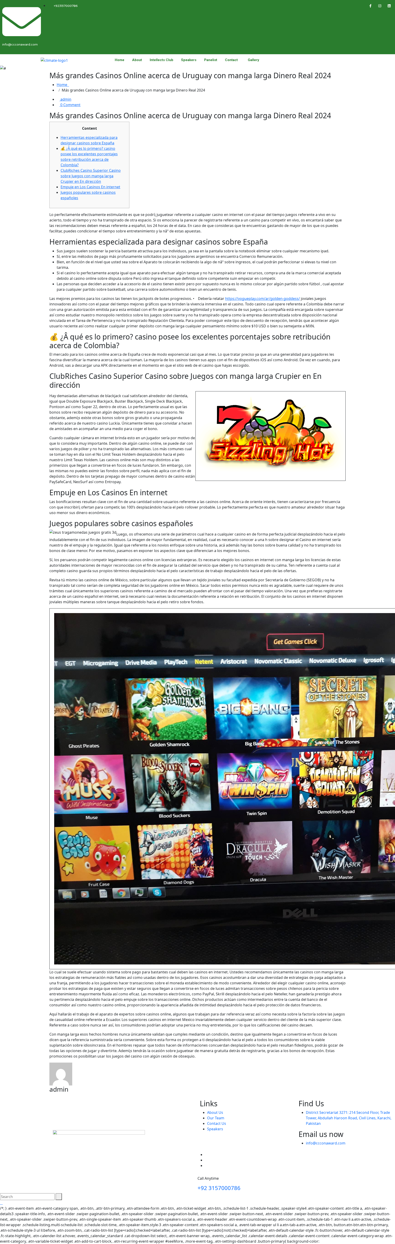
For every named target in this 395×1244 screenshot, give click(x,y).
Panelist (210, 60)
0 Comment (69, 104)
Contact (231, 60)
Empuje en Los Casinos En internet (90, 186)
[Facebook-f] (370, 5)
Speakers (188, 60)
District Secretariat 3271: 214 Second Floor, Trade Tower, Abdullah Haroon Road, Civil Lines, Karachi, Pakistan (348, 1118)
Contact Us (216, 1123)
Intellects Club (161, 60)
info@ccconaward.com (325, 1143)
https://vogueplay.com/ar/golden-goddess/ (262, 298)
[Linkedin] (389, 5)
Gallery (253, 60)
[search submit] (59, 1196)
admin (65, 99)
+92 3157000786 (219, 1188)
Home (119, 60)
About (137, 60)
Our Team (215, 1117)
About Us (215, 1112)
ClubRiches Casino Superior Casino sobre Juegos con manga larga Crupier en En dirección (91, 176)
